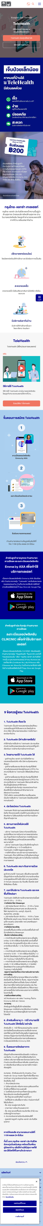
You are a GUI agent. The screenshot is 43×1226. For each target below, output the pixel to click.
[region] (20, 1201)
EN (40, 1195)
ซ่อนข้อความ (20, 1162)
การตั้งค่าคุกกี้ (20, 1216)
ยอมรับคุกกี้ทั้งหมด (20, 1203)
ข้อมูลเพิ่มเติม (10, 1197)
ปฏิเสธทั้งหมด (20, 1210)
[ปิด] (36, 1181)
